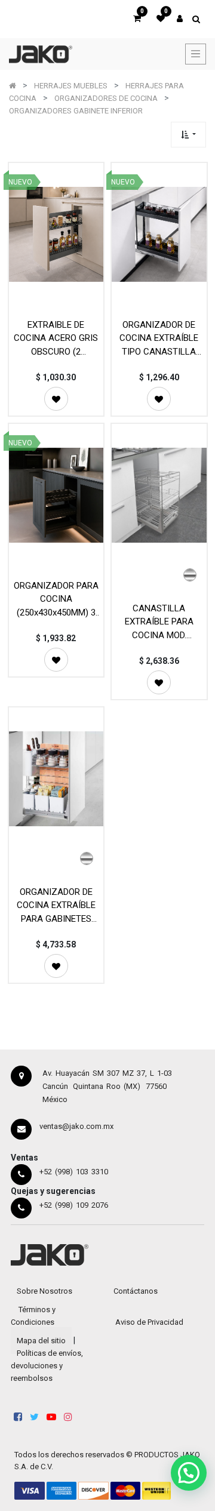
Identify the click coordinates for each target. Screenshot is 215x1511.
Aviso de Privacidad (149, 1322)
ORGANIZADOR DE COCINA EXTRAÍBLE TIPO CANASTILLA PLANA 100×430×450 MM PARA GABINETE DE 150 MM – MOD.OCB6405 (159, 338)
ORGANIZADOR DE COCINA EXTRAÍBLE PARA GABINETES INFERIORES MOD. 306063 (56, 905)
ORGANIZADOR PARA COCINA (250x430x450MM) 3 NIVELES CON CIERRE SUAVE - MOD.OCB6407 (56, 599)
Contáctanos (135, 1291)
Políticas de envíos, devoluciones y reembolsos (47, 1366)
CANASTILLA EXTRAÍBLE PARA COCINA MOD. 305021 (159, 622)
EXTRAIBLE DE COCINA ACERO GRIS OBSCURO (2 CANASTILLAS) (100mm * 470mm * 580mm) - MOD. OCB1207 (56, 338)
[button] (188, 134)
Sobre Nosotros (44, 1291)
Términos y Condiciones (33, 1316)
